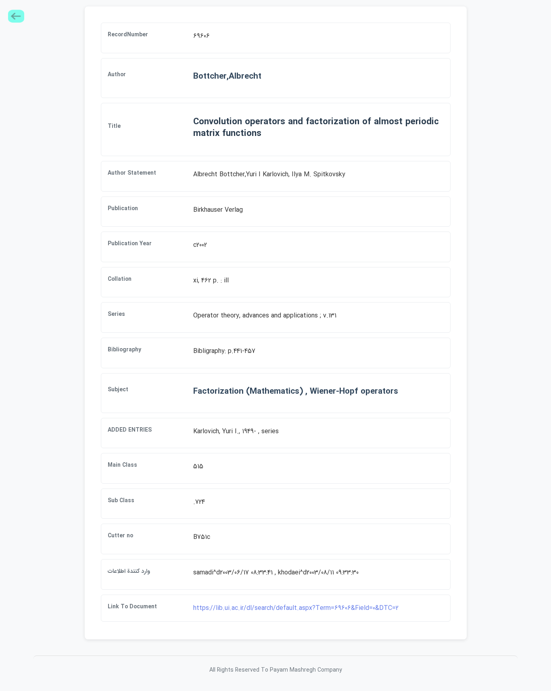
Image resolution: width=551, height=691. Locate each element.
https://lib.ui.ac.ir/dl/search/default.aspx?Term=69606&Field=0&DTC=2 (296, 608)
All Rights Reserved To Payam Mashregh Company (275, 670)
